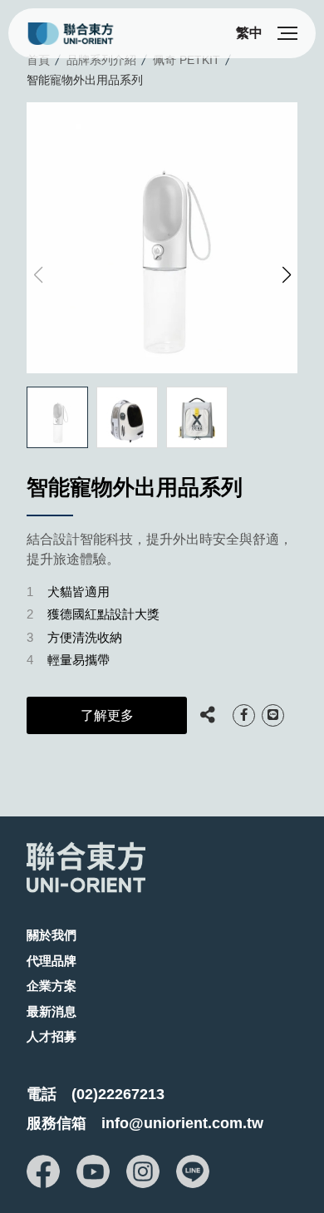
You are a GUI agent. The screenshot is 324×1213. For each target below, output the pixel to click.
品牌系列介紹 (101, 60)
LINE (273, 715)
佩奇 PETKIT (186, 60)
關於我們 (51, 935)
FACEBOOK (244, 715)
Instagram (143, 1171)
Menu (287, 33)
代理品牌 (51, 961)
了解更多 (107, 715)
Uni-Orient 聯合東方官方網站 (83, 34)
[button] (286, 275)
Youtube (93, 1171)
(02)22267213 (117, 1094)
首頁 (38, 60)
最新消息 (51, 1011)
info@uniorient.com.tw (182, 1123)
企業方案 (51, 986)
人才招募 (51, 1036)
